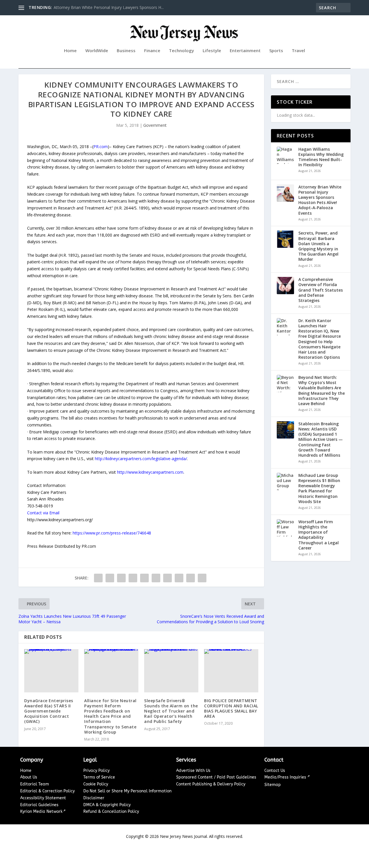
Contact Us (274, 770)
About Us (28, 777)
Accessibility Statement (43, 798)
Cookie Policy (95, 784)
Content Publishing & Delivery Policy (210, 784)
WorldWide (96, 50)
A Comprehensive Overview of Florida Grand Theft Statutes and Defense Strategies (320, 290)
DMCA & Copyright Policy (107, 804)
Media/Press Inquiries (285, 777)
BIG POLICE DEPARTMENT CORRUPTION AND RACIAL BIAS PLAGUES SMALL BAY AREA (231, 708)
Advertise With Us (193, 770)
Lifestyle (212, 50)
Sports (276, 50)
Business (126, 50)
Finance (152, 50)
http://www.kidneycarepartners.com (150, 472)
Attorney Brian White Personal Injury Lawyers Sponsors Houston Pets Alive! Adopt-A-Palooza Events (319, 200)
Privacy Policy (96, 770)
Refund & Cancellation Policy (111, 811)
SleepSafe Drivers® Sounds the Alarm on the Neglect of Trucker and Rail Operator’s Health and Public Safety (171, 711)
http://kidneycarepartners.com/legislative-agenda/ (141, 458)
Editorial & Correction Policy (47, 791)
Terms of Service (99, 777)
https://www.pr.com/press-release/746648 (112, 533)
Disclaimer (93, 798)
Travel (298, 50)
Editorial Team (34, 784)
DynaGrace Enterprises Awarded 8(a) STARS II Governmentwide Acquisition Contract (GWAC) (48, 711)
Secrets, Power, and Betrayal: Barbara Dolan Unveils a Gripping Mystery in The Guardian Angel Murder (318, 246)
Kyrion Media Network (41, 811)
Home (70, 50)
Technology (181, 50)
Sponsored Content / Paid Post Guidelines (216, 777)
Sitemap (272, 784)
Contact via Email (43, 512)
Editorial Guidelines (39, 804)
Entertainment (245, 50)
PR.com (100, 146)
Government (155, 125)
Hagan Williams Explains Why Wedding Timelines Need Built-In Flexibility (321, 157)
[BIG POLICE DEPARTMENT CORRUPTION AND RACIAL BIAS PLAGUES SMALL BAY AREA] (231, 670)
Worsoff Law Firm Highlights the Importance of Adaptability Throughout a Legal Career (318, 535)
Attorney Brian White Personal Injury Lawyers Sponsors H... (109, 7)
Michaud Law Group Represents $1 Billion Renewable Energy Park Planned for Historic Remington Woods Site (319, 488)
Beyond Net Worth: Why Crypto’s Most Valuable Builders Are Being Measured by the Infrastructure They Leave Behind (321, 390)
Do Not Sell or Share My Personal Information (127, 791)
